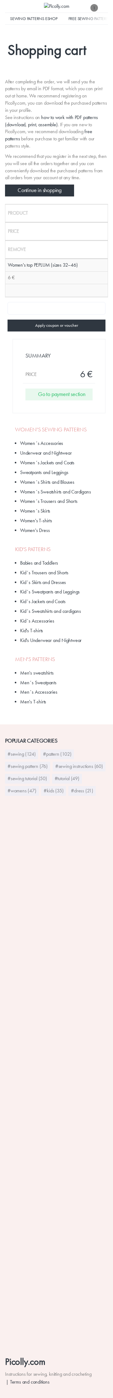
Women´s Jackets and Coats (47, 463)
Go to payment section (61, 394)
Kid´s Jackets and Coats (42, 601)
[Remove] (10, 290)
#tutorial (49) (67, 778)
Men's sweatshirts (37, 673)
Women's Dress (35, 530)
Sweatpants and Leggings (44, 472)
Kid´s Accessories (37, 621)
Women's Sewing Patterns (50, 429)
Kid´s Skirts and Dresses (43, 582)
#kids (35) (53, 791)
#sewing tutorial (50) (27, 778)
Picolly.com (25, 1361)
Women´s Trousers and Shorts (49, 501)
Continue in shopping (40, 190)
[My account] (105, 7)
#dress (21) (82, 791)
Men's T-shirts (33, 702)
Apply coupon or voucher (56, 325)
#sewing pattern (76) (28, 766)
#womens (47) (22, 791)
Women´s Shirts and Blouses (47, 482)
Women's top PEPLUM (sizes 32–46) (43, 265)
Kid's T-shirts (31, 631)
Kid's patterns (33, 549)
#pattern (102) (57, 754)
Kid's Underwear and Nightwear (51, 640)
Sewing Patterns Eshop (33, 18)
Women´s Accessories (41, 443)
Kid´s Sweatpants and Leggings (50, 592)
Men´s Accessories (38, 692)
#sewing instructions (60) (79, 766)
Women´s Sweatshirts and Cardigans (55, 492)
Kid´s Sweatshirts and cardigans (50, 611)
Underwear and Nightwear (46, 453)
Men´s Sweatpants (38, 683)
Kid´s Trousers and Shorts (44, 573)
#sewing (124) (21, 754)
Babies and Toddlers (39, 563)
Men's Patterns (35, 659)
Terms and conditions (30, 1382)
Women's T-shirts (36, 521)
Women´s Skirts (35, 511)
